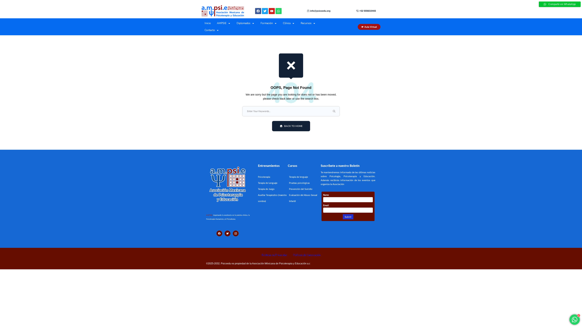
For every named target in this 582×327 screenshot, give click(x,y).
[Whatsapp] (279, 11)
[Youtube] (272, 11)
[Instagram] (236, 233)
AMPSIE (221, 23)
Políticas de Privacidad (274, 255)
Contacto (210, 30)
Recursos (306, 23)
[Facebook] (258, 11)
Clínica (287, 23)
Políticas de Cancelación (306, 255)
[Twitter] (265, 11)
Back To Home (293, 126)
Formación (267, 23)
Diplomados (243, 23)
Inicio (208, 23)
